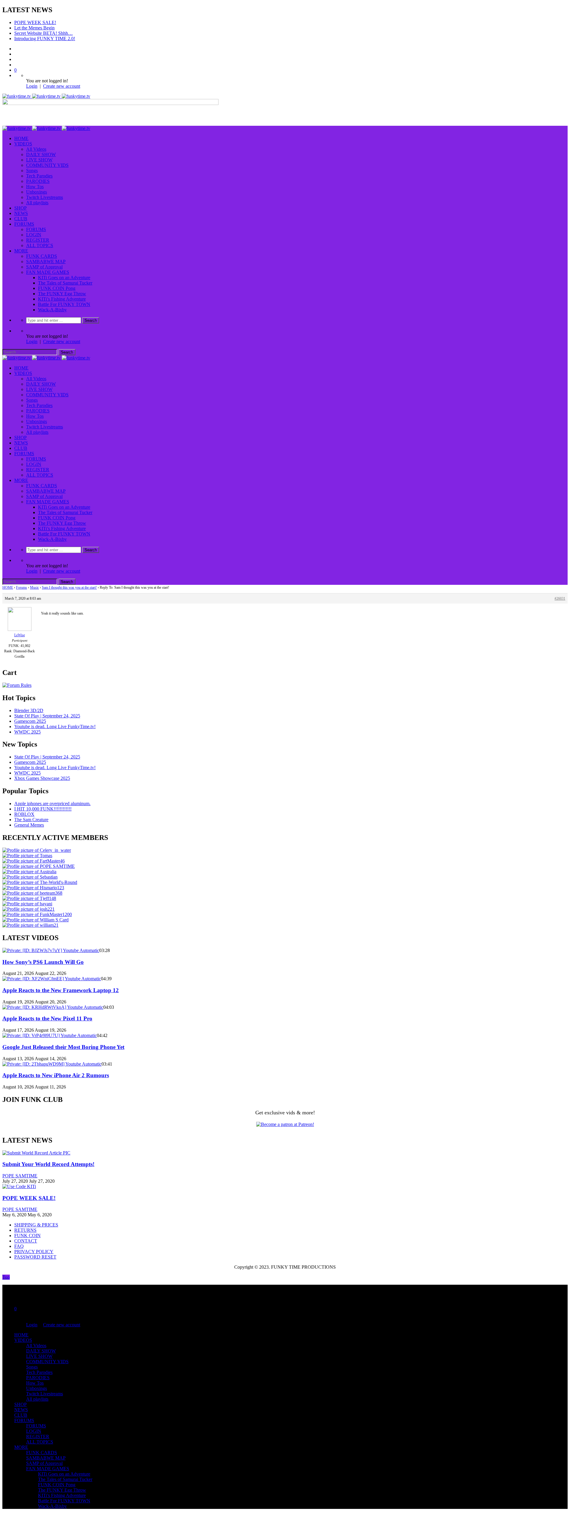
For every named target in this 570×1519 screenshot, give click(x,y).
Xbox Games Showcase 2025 (42, 772)
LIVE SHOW (39, 154)
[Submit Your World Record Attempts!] (36, 1147)
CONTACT (25, 1235)
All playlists (37, 197)
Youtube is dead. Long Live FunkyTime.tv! (55, 721)
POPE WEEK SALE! (29, 1193)
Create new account (61, 80)
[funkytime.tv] (46, 90)
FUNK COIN (27, 1230)
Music (34, 582)
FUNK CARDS (41, 250)
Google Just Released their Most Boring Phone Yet (63, 1042)
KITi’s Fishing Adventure (62, 293)
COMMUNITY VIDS (47, 159)
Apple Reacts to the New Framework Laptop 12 (60, 985)
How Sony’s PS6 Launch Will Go (43, 957)
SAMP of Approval (44, 261)
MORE (21, 245)
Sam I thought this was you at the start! (69, 582)
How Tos (35, 181)
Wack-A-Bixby (52, 304)
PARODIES (38, 175)
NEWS (21, 208)
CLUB (20, 213)
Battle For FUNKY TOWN (64, 298)
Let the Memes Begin (34, 22)
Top (6, 1271)
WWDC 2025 (27, 726)
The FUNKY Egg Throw (62, 288)
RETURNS (25, 1224)
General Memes (29, 819)
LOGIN (33, 229)
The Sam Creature (31, 814)
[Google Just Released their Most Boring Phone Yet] (49, 1030)
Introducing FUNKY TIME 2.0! (44, 33)
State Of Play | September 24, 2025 (47, 710)
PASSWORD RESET (35, 1251)
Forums (21, 582)
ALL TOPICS (39, 240)
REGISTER (37, 234)
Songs (32, 165)
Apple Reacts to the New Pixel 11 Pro (47, 1013)
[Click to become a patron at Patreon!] (285, 1118)
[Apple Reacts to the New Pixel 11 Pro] (52, 1001)
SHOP (20, 202)
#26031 (560, 593)
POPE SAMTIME (19, 1170)
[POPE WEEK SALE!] (19, 1181)
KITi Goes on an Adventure (64, 272)
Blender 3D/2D (28, 705)
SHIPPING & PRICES (36, 1219)
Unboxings (36, 186)
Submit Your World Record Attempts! (48, 1159)
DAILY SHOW (41, 149)
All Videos (36, 143)
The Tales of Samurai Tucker (65, 277)
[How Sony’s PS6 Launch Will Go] (50, 945)
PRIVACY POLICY (33, 1246)
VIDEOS (23, 138)
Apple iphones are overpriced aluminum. (52, 798)
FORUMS (24, 218)
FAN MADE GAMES (47, 266)
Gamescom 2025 (30, 715)
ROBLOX (24, 808)
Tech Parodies (39, 170)
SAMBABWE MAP (46, 256)
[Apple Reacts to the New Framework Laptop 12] (51, 973)
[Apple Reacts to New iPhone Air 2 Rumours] (52, 1058)
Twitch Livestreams (44, 191)
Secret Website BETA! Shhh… (43, 27)
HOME (21, 133)
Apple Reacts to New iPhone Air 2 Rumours (55, 1070)
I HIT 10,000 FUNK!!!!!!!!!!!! (43, 803)
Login (31, 80)
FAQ (19, 1240)
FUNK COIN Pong (56, 282)
